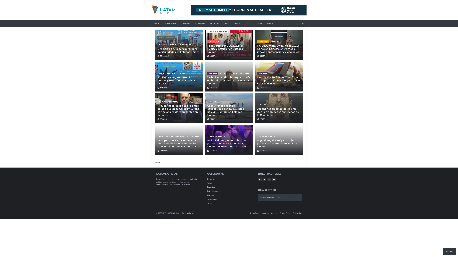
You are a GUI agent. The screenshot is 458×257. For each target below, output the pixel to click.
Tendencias (214, 23)
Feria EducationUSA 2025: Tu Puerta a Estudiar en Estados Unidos (225, 48)
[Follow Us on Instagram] (269, 179)
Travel (209, 203)
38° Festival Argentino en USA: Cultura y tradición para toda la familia (176, 80)
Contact (274, 213)
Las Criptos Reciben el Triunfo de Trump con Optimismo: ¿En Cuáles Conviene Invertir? (278, 80)
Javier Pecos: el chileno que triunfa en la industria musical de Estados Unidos (228, 80)
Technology (212, 199)
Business (238, 23)
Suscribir (449, 251)
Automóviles (200, 23)
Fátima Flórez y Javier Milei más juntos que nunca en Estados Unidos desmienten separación (226, 143)
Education (211, 187)
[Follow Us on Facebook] (260, 179)
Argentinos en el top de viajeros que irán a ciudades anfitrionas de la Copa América (278, 111)
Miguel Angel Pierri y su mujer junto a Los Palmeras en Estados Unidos (277, 143)
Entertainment (213, 191)
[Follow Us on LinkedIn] (274, 179)
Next (159, 162)
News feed (254, 213)
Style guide (297, 213)
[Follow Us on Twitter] (264, 179)
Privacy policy (285, 213)
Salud (248, 23)
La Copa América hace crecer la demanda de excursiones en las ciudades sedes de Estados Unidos (178, 143)
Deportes (186, 23)
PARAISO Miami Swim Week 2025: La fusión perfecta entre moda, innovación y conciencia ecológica (278, 48)
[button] (303, 23)
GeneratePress (188, 213)
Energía (270, 23)
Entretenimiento (170, 23)
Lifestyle (210, 195)
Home (156, 23)
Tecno (226, 23)
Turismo (259, 23)
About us (265, 213)
